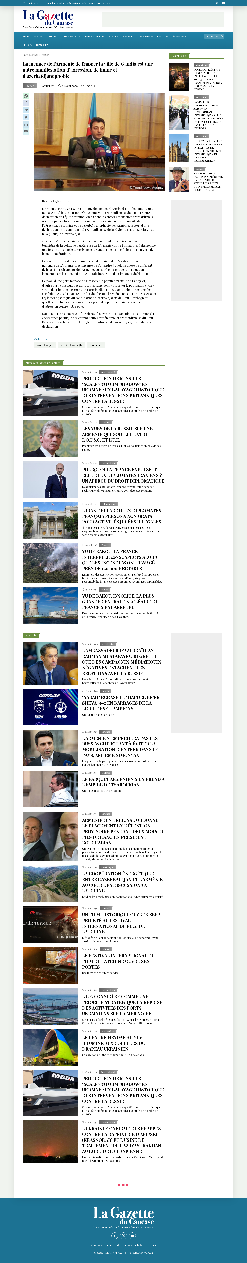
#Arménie (96, 345)
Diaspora (42, 45)
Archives (107, 3)
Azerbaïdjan (145, 36)
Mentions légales (55, 3)
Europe (114, 36)
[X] (216, 3)
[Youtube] (223, 3)
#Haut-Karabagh (71, 345)
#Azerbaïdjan (44, 345)
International (95, 36)
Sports (27, 45)
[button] (26, 96)
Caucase (52, 36)
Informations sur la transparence (83, 3)
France (128, 36)
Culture (163, 36)
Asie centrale (71, 36)
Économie (179, 36)
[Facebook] (210, 3)
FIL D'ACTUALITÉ (33, 36)
